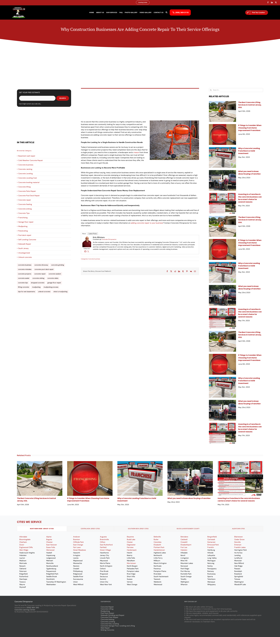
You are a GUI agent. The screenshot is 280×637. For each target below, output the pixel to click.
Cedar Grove (239, 539)
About (84, 233)
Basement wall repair (26, 156)
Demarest (211, 542)
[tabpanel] (140, 562)
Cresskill (184, 542)
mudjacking (36, 287)
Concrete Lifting (107, 609)
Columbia (157, 542)
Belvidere (184, 537)
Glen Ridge (23, 550)
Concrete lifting (24, 187)
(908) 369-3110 (32, 607)
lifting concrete (23, 287)
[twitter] (276, 2)
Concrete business (25, 165)
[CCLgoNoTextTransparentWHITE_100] (18, 8)
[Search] (166, 12)
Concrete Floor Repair (109, 617)
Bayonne (130, 537)
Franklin (210, 547)
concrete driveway (41, 265)
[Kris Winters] (86, 237)
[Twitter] (88, 251)
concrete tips (23, 283)
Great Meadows (79, 550)
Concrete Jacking (25, 169)
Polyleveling (23, 231)
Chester (49, 542)
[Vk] (191, 271)
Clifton (102, 542)
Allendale (23, 537)
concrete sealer (23, 278)
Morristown (131, 563)
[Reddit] (175, 271)
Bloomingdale (24, 539)
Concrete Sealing (25, 204)
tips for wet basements (26, 292)
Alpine (48, 537)
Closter (130, 542)
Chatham (23, 542)
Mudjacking (22, 226)
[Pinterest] (187, 271)
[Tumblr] (183, 271)
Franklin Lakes (240, 547)
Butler (156, 539)
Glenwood (50, 550)
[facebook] (268, 2)
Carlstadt (211, 539)
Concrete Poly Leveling (110, 624)
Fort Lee (184, 547)
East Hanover (51, 545)
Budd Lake (131, 539)
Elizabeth (157, 545)
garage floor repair (54, 283)
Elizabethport (186, 545)
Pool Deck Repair (107, 613)
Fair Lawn (77, 547)
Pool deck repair (24, 235)
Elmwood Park (213, 545)
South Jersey (23, 248)
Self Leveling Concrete (27, 240)
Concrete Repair (107, 607)
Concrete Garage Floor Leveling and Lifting (118, 626)
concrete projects (24, 274)
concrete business (24, 265)
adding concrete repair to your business (147, 223)
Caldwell (184, 539)
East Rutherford (106, 545)
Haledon (184, 550)
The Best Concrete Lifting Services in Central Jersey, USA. (249, 105)
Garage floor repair (25, 222)
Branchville (104, 539)
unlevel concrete (44, 292)
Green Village (105, 550)
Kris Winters (99, 237)
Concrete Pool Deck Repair (29, 196)
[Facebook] (85, 251)
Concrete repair (24, 200)
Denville (237, 542)
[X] (171, 271)
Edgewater (131, 545)
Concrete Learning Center (25, 610)
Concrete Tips (24, 213)
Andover (76, 537)
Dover (21, 545)
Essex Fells (50, 547)
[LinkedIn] (179, 271)
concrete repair (40, 274)
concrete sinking (38, 278)
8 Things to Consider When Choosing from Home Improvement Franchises (249, 128)
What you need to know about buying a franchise (188, 498)
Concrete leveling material (28, 182)
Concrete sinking (25, 209)
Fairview (130, 547)
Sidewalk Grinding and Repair (112, 615)
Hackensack (131, 550)
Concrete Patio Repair (27, 191)
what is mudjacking (60, 292)
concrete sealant (55, 274)
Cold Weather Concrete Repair (30, 160)
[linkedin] (272, 2)
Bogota (49, 539)
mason (136, 152)
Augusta (103, 537)
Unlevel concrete (25, 257)
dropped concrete (37, 283)
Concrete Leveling (25, 174)
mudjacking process (51, 287)
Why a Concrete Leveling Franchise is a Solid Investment (249, 151)
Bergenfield (212, 537)
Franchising (23, 218)
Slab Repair (105, 628)
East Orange (78, 545)
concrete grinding (57, 265)
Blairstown (238, 537)
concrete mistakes (24, 269)
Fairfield (103, 547)
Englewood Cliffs (26, 547)
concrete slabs (52, 278)
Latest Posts (93, 233)
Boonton (76, 539)
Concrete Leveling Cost (27, 178)
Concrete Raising (107, 619)
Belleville (157, 537)
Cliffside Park (78, 542)
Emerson (237, 545)
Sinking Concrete (107, 630)
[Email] (195, 271)
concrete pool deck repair (44, 269)
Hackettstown (159, 550)
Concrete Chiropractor (109, 239)
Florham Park (159, 547)
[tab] (42, 528)
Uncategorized (24, 253)
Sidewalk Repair (24, 244)
